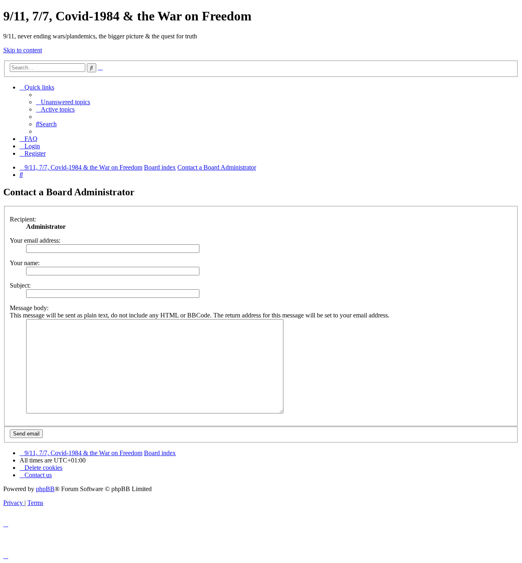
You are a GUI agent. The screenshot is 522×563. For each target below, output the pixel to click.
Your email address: (35, 240)
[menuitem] (63, 101)
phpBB (45, 488)
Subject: (20, 285)
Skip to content (22, 50)
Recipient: (23, 219)
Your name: (25, 262)
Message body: (29, 307)
